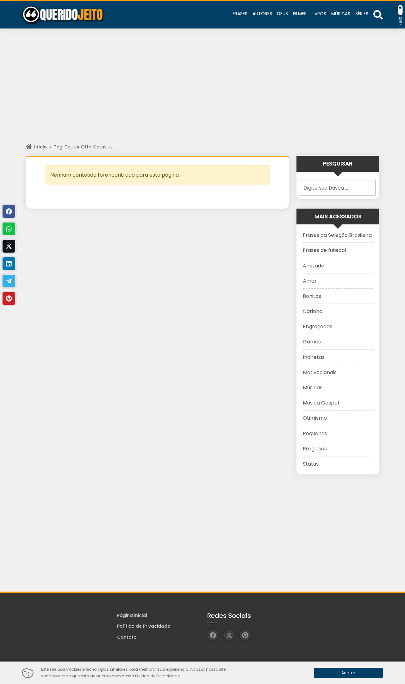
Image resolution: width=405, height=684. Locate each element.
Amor (310, 281)
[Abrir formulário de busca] (378, 14)
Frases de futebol (324, 250)
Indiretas (314, 357)
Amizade (313, 265)
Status (311, 464)
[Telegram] (9, 281)
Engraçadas (317, 326)
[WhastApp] (9, 229)
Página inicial (132, 615)
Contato (127, 637)
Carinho (312, 311)
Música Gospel (321, 402)
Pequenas (315, 433)
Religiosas (315, 448)
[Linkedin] (9, 263)
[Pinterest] (9, 298)
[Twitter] (9, 246)
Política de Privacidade (143, 626)
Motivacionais (320, 372)
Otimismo (315, 418)
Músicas (312, 387)
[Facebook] (9, 211)
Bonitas (312, 296)
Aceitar (348, 672)
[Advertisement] (202, 91)
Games (312, 341)
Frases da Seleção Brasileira (337, 235)
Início (40, 147)
